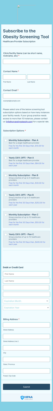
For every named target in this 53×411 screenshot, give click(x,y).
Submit (26, 387)
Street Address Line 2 (11, 341)
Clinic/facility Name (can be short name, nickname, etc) (23, 54)
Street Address (8, 330)
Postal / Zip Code (9, 376)
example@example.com (11, 101)
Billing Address (11, 319)
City (4, 353)
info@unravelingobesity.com (19, 121)
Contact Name (11, 71)
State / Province (9, 364)
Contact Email (11, 90)
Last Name (31, 82)
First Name (7, 82)
